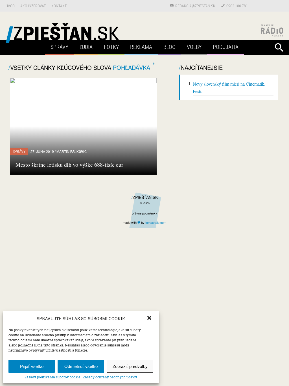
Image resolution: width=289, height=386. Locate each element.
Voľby (194, 47)
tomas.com (155, 222)
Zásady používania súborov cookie (52, 377)
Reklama (141, 47)
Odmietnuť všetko (81, 366)
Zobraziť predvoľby (130, 366)
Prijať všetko (31, 366)
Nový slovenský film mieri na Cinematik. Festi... (229, 87)
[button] (149, 318)
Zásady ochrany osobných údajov (110, 377)
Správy (59, 47)
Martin (71, 151)
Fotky (111, 47)
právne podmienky (144, 213)
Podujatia (225, 47)
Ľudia (86, 47)
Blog (169, 47)
